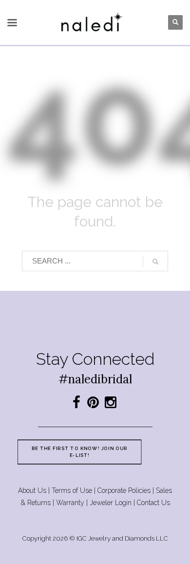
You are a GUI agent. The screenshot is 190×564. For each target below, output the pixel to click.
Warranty (70, 503)
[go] (155, 261)
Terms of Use (72, 490)
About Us (32, 490)
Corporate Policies (124, 490)
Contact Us (153, 503)
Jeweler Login (111, 503)
